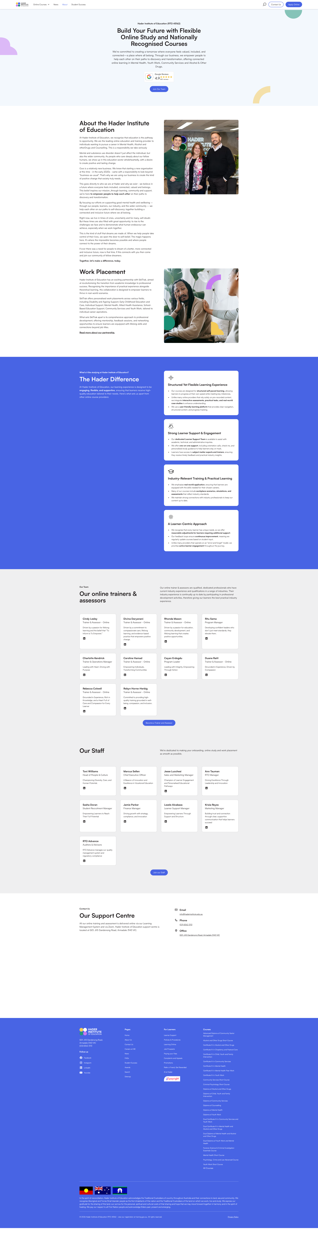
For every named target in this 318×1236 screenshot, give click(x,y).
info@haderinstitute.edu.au (191, 914)
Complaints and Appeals (173, 1058)
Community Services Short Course (216, 1080)
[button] (41, 4)
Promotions (168, 1063)
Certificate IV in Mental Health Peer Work (218, 1071)
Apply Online (293, 4)
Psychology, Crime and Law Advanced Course (220, 1160)
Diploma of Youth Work (212, 1114)
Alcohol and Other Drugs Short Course (218, 1040)
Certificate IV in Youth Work (213, 1075)
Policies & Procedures (172, 1040)
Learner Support (170, 1035)
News (56, 4)
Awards (127, 1067)
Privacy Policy (233, 1217)
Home (127, 1035)
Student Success (78, 4)
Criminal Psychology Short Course (216, 1084)
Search (127, 1072)
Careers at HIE (130, 1049)
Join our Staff (159, 872)
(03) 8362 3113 (186, 924)
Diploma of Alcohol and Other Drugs (217, 1089)
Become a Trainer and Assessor (159, 723)
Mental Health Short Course (213, 1155)
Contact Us (276, 4)
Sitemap (128, 1076)
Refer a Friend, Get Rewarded (175, 1067)
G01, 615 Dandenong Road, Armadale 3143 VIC (200, 935)
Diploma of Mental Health (212, 1110)
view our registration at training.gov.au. (133, 1217)
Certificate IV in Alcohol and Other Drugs (218, 1045)
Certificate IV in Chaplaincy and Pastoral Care (220, 1050)
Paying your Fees (170, 1053)
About (64, 4)
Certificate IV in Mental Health (214, 1066)
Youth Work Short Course (213, 1164)
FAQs (127, 1058)
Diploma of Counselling (212, 1105)
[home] (22, 4)
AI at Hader (168, 1072)
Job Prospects (169, 1049)
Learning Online (170, 1044)
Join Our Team (159, 89)
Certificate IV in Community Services (217, 1061)
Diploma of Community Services (215, 1101)
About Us (128, 1040)
